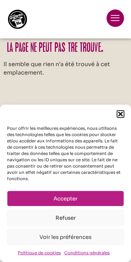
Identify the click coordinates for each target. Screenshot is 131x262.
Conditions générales (87, 252)
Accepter (65, 198)
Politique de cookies (39, 252)
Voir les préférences (65, 237)
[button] (120, 114)
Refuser (66, 217)
